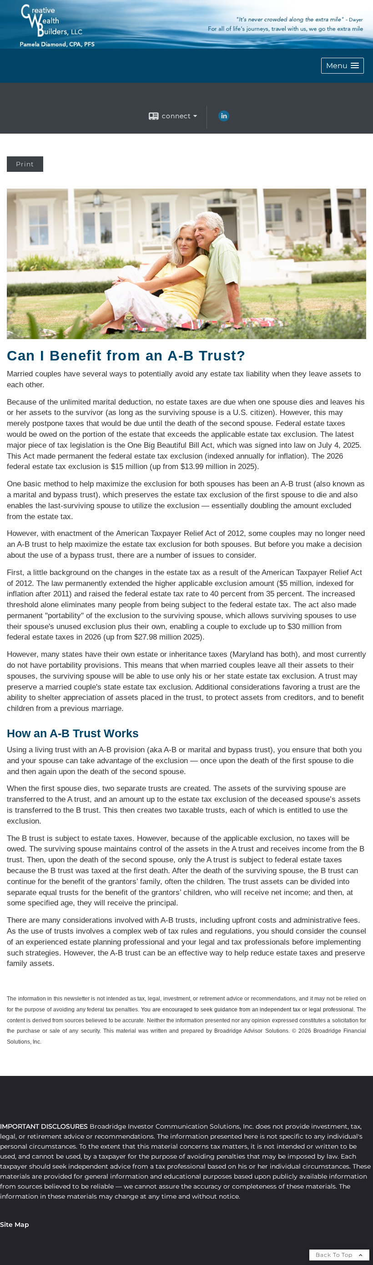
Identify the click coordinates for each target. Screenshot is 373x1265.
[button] (342, 66)
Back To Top (335, 1254)
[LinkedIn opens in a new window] (223, 119)
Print (25, 164)
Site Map (14, 1224)
